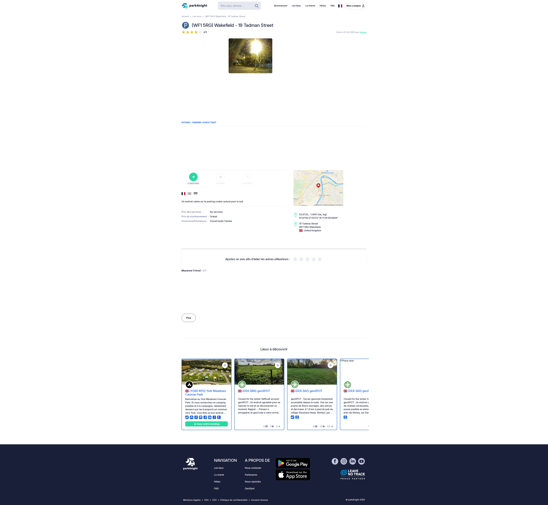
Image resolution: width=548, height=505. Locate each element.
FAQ (333, 5)
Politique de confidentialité (233, 500)
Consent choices (259, 500)
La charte (310, 5)
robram (362, 32)
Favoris (220, 183)
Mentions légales (192, 500)
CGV (214, 500)
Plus (188, 317)
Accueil (185, 16)
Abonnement (280, 5)
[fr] (340, 5)
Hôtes (323, 5)
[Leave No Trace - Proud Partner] (353, 474)
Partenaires (251, 474)
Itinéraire (193, 183)
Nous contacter (253, 467)
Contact (247, 183)
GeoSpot (249, 488)
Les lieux (296, 5)
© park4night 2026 (355, 499)
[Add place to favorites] (225, 365)
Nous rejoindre (253, 481)
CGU (206, 500)
